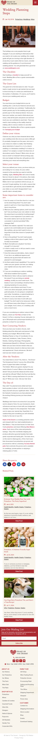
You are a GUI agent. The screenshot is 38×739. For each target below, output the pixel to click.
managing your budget (12, 129)
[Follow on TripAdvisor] (24, 660)
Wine (32, 19)
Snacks (6, 509)
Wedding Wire (17, 174)
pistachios (10, 427)
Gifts (5, 608)
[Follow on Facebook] (14, 660)
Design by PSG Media (26, 735)
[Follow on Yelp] (20, 660)
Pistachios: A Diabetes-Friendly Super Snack (17, 550)
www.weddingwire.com (12, 68)
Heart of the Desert (9, 420)
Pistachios (19, 19)
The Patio (18, 315)
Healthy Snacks (19, 507)
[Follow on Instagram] (17, 660)
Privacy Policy (19, 738)
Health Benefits (9, 507)
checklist (16, 75)
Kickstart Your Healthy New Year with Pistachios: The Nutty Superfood (17, 500)
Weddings (26, 19)
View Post (19, 521)
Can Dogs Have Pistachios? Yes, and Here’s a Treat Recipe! (18, 601)
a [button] (35, 2)
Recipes (17, 608)
